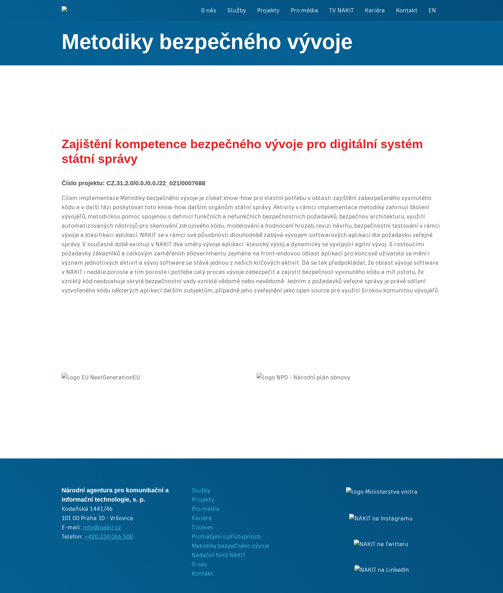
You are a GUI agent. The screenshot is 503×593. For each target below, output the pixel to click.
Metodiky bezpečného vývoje (230, 545)
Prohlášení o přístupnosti (226, 536)
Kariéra (375, 10)
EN (432, 10)
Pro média (304, 10)
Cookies (202, 527)
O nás (208, 10)
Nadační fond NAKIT (219, 555)
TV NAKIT (341, 10)
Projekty (268, 10)
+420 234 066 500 (108, 536)
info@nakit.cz (102, 527)
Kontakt (406, 10)
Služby (236, 10)
